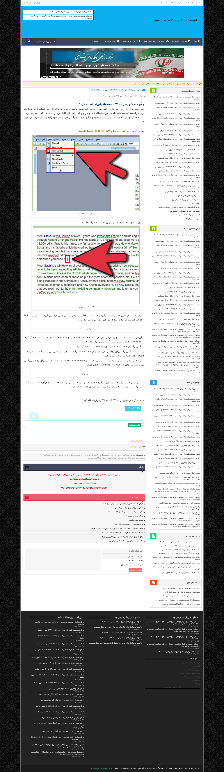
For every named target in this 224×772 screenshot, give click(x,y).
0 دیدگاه (105, 96)
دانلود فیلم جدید (129, 42)
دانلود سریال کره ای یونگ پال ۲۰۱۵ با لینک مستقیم (121, 638)
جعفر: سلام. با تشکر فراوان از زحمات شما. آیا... (182, 592)
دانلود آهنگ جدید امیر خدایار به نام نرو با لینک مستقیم (179, 207)
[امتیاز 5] (143, 440)
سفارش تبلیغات (176, 3)
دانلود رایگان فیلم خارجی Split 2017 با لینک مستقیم (180, 182)
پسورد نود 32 (194, 670)
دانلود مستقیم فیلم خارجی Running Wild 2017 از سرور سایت (176, 145)
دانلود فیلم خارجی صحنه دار (154, 42)
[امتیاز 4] (140, 440)
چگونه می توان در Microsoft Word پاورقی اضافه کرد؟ (110, 400)
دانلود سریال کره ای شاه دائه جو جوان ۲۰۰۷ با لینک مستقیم (118, 627)
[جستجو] (29, 41)
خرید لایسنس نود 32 (192, 677)
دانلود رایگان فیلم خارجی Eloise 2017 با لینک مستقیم (179, 158)
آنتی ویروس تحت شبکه (172, 687)
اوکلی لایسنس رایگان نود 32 (189, 673)
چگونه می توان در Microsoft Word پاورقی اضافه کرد (62, 455)
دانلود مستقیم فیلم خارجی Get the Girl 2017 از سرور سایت (177, 167)
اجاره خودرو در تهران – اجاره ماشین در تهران (126, 541)
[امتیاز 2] (135, 440)
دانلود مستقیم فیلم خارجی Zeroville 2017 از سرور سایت (178, 131)
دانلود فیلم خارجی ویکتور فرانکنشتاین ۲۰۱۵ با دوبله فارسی (177, 563)
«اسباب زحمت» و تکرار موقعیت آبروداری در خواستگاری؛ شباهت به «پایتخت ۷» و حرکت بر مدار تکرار (176, 331)
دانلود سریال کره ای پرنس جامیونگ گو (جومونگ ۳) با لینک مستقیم (115, 643)
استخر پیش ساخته (136, 520)
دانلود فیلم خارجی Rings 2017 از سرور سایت (182, 150)
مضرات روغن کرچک (192, 219)
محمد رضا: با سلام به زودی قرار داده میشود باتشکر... (180, 588)
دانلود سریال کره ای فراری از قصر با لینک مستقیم (122, 622)
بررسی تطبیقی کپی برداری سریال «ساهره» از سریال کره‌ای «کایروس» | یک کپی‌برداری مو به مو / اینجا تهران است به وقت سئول (177, 364)
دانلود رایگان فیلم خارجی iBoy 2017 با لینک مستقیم (179, 171)
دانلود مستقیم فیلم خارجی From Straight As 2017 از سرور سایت (57, 658)
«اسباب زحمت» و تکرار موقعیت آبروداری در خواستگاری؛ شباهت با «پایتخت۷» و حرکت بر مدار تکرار (176, 336)
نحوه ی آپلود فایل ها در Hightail (188, 196)
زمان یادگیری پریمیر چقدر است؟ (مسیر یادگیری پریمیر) (122, 537)
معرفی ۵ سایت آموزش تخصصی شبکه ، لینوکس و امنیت (122, 504)
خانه (200, 3)
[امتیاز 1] (132, 440)
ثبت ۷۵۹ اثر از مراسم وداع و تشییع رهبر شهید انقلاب (179, 353)
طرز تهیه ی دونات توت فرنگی (189, 215)
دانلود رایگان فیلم (179, 42)
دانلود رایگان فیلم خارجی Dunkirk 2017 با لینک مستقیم (178, 154)
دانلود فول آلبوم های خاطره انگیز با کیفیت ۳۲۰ (125, 512)
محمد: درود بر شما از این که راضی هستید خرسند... (181, 604)
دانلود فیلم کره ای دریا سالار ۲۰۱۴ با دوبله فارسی (181, 550)
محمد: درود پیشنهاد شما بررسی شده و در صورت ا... (180, 596)
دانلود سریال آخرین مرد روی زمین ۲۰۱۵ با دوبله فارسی (179, 553)
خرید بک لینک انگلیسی (191, 663)
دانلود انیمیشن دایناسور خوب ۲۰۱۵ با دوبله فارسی (180, 546)
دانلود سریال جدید (108, 42)
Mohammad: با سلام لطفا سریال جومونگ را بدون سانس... (178, 600)
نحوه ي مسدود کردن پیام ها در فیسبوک (185, 200)
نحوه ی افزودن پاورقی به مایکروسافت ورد (102, 458)
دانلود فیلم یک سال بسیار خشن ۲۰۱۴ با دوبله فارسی (179, 573)
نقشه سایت (190, 3)
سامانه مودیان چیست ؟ (134, 516)
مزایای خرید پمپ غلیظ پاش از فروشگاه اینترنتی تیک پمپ (122, 533)
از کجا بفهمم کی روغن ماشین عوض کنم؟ (128, 524)
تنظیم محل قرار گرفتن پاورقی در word (95, 455)
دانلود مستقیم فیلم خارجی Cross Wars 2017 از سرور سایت (177, 114)
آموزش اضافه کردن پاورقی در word (123, 455)
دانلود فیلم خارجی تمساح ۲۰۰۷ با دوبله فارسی (182, 192)
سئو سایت (196, 680)
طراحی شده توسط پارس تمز (101, 769)
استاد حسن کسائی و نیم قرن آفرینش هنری (184, 211)
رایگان (197, 684)
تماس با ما (163, 3)
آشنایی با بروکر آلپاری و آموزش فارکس (129, 508)
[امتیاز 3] (138, 440)
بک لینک (94, 42)
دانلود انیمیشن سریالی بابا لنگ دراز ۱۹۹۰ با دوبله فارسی (178, 542)
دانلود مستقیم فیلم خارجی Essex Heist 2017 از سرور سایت (177, 163)
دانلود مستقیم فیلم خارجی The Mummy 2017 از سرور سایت (176, 135)
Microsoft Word (127, 113)
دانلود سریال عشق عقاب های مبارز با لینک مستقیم (122, 633)
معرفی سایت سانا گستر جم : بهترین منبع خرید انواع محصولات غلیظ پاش (117, 528)
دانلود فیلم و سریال (184, 84)
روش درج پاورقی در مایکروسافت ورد (132, 458)
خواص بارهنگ (195, 204)
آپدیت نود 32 (195, 666)
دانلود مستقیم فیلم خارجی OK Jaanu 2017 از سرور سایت (177, 103)
